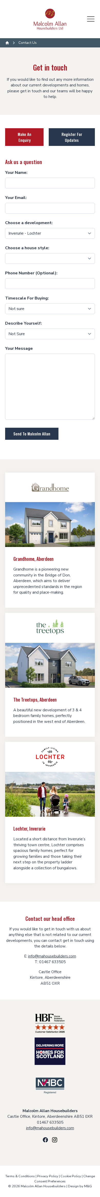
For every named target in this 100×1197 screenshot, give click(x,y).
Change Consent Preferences (64, 1178)
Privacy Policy (47, 1176)
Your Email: (16, 198)
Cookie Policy (71, 1176)
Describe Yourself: (23, 323)
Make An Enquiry (24, 137)
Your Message (19, 348)
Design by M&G (80, 1186)
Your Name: (16, 172)
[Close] (91, 19)
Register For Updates (72, 137)
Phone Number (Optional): (31, 273)
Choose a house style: (27, 248)
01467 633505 (50, 1122)
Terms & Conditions (20, 1176)
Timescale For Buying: (27, 298)
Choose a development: (29, 223)
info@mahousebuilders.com (52, 956)
